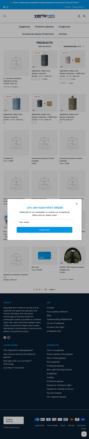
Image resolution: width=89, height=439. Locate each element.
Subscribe (44, 230)
